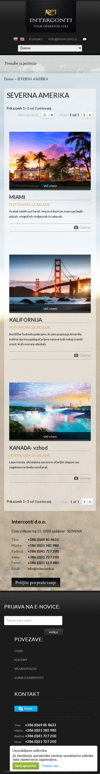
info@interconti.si (62, 39)
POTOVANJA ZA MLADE (29, 205)
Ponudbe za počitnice (20, 63)
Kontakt (20, 659)
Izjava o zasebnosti (29, 677)
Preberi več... (51, 766)
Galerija (85, 227)
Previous (84, 115)
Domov (9, 79)
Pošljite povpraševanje (35, 582)
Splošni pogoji (25, 668)
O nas (18, 650)
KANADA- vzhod (28, 448)
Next (90, 115)
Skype (25, 709)
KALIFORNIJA (25, 320)
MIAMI (17, 197)
